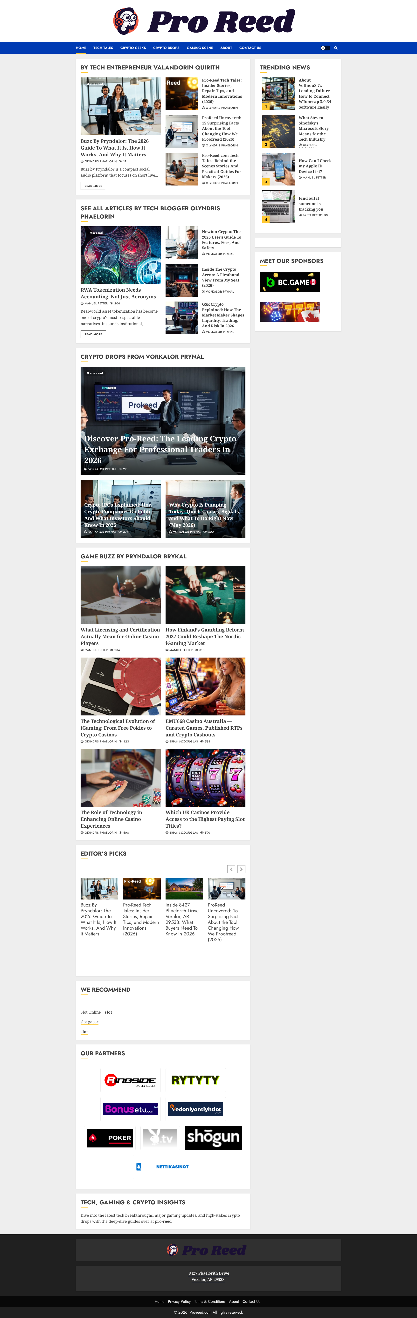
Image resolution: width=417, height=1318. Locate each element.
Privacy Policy (179, 1301)
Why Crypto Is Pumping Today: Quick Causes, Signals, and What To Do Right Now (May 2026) (204, 514)
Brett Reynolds (315, 215)
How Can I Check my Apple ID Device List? (278, 169)
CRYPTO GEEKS (133, 47)
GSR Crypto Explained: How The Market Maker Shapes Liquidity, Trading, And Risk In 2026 (182, 318)
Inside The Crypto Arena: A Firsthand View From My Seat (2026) (182, 280)
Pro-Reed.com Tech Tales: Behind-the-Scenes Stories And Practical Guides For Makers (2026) (182, 169)
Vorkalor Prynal (219, 254)
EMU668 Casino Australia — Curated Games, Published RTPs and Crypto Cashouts (206, 686)
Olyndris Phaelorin (100, 162)
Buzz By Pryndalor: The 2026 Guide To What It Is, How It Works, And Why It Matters (121, 106)
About (226, 47)
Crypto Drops (166, 47)
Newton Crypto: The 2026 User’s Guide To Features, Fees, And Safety (182, 242)
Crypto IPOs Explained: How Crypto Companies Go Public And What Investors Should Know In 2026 (118, 514)
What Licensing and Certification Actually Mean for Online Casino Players (121, 595)
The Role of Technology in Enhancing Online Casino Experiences (121, 778)
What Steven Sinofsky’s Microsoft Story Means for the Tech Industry (278, 131)
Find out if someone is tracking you (278, 206)
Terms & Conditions (209, 1301)
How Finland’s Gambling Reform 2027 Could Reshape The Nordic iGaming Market (206, 595)
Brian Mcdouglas (183, 742)
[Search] (336, 48)
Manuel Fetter (95, 304)
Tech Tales (103, 47)
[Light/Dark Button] (325, 48)
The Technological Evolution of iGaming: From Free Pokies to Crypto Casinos (121, 686)
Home (81, 47)
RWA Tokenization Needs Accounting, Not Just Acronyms (121, 255)
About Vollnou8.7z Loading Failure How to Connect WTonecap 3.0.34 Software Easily (278, 93)
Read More (93, 186)
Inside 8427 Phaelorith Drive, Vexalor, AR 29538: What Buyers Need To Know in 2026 (183, 919)
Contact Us (250, 47)
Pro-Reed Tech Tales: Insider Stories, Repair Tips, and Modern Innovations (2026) (182, 93)
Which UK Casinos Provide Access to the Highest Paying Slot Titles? (206, 778)
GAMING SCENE (200, 47)
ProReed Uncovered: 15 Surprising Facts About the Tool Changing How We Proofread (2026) (182, 131)
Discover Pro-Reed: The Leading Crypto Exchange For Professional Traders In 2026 (163, 421)
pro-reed (163, 1221)
